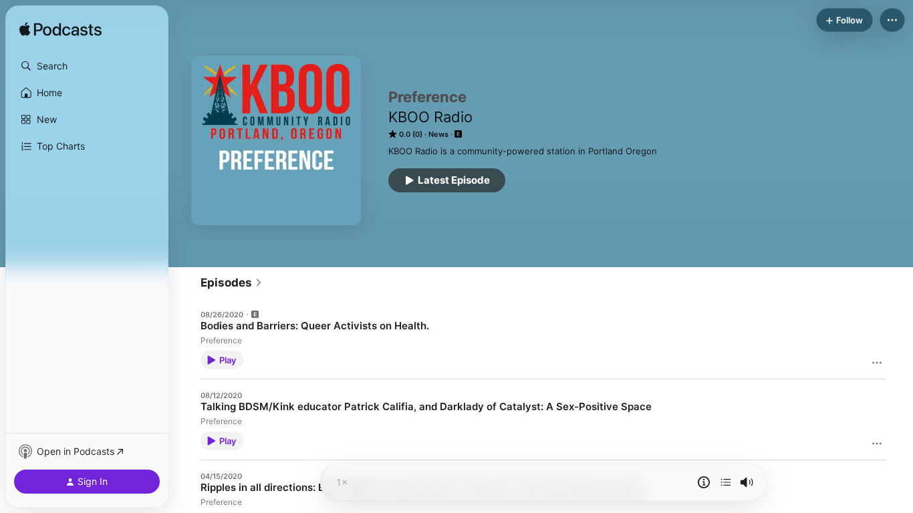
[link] (232, 282)
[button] (87, 66)
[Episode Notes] (704, 482)
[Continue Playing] (726, 482)
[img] (60, 30)
